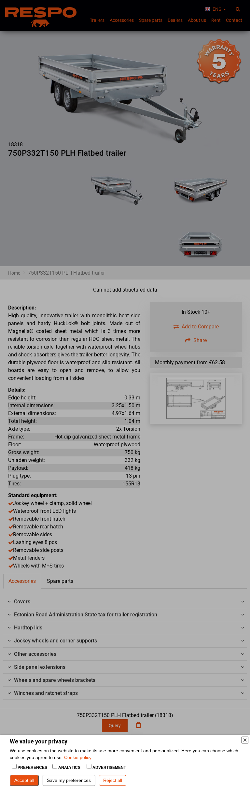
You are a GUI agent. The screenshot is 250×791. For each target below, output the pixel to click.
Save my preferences (69, 780)
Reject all (112, 780)
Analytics (69, 767)
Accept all (24, 780)
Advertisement (108, 767)
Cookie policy (77, 757)
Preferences (32, 767)
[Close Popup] (245, 740)
